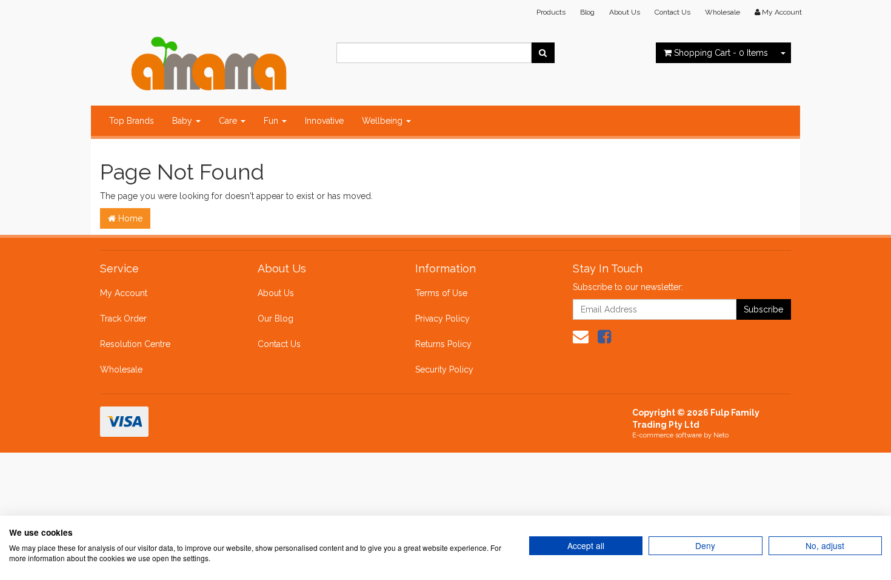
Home (129, 218)
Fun (272, 121)
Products (551, 12)
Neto (721, 435)
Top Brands (131, 121)
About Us (624, 12)
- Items (721, 53)
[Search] (543, 52)
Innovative (324, 121)
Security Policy (444, 369)
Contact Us (672, 12)
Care (229, 121)
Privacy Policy (442, 318)
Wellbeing (383, 121)
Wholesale (722, 12)
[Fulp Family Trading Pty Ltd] (209, 61)
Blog (587, 12)
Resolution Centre (135, 344)
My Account (123, 293)
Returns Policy (443, 344)
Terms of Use (441, 293)
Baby (183, 121)
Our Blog (275, 318)
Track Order (123, 318)
